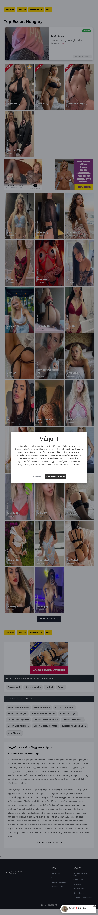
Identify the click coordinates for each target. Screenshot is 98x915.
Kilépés (37, 476)
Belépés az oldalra (56, 476)
